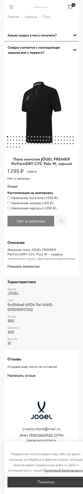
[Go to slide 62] (52, 143)
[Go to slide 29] (22, 140)
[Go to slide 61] (49, 143)
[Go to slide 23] (73, 136)
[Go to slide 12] (40, 136)
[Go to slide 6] (22, 136)
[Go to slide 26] (13, 140)
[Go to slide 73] (16, 147)
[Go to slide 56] (34, 143)
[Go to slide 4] (16, 136)
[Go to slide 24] (7, 140)
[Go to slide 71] (10, 147)
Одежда (31, 17)
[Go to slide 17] (55, 136)
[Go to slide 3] (13, 136)
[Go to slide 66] (64, 143)
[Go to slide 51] (19, 143)
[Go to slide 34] (37, 140)
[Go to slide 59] (43, 143)
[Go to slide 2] (10, 136)
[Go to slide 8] (28, 136)
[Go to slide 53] (25, 143)
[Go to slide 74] (19, 147)
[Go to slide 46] (73, 140)
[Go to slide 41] (58, 140)
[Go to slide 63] (55, 143)
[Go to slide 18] (58, 136)
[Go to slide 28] (19, 140)
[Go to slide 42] (61, 140)
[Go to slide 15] (49, 136)
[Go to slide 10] (34, 136)
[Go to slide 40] (55, 140)
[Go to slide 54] (28, 143)
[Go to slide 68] (70, 143)
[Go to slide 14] (46, 136)
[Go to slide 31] (28, 140)
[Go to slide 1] (7, 136)
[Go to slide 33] (34, 140)
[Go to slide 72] (13, 147)
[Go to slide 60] (46, 143)
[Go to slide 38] (49, 140)
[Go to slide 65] (61, 143)
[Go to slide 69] (73, 143)
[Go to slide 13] (43, 136)
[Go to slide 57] (37, 143)
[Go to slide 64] (58, 143)
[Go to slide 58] (40, 143)
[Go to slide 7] (25, 136)
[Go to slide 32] (31, 140)
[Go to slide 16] (52, 136)
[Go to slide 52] (22, 143)
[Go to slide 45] (70, 140)
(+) (34, 198)
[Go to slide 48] (10, 143)
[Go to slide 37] (46, 140)
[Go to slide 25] (10, 140)
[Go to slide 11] (37, 136)
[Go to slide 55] (31, 143)
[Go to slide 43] (64, 140)
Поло (47, 17)
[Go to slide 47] (7, 143)
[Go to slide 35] (40, 140)
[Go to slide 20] (64, 136)
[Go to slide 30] (25, 140)
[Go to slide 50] (16, 143)
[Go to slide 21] (67, 136)
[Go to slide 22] (70, 136)
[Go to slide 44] (67, 140)
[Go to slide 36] (43, 140)
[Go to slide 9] (31, 136)
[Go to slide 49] (13, 143)
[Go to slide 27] (16, 140)
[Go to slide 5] (19, 136)
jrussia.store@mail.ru (41, 428)
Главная (13, 17)
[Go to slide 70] (7, 147)
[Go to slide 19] (61, 136)
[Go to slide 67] (67, 143)
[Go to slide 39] (52, 140)
